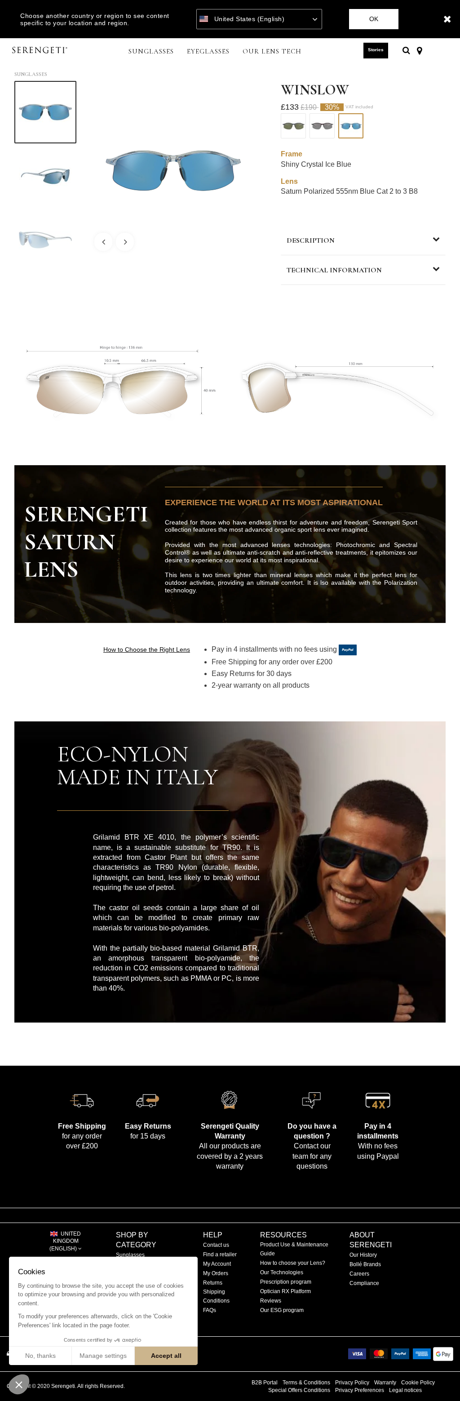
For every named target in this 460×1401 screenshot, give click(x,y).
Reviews (270, 1301)
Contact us (216, 1245)
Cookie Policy (418, 1382)
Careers (359, 1274)
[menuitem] (151, 52)
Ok (373, 18)
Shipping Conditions (216, 1296)
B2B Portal (265, 1382)
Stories (376, 49)
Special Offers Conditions (299, 1390)
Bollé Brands (365, 1264)
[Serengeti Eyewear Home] (41, 50)
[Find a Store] (419, 50)
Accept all (166, 1355)
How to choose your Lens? (292, 1263)
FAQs (209, 1310)
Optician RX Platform (285, 1291)
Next (125, 242)
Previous (103, 242)
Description (311, 240)
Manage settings (103, 1355)
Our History (363, 1255)
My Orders (215, 1273)
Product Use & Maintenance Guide (294, 1249)
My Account (217, 1264)
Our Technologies (281, 1272)
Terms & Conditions (306, 1382)
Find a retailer (220, 1254)
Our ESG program (282, 1310)
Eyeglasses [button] (208, 51)
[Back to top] (439, 1378)
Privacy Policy (352, 1382)
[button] (19, 1384)
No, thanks (40, 1355)
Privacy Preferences (359, 1390)
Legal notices (405, 1390)
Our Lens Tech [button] (272, 51)
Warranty (385, 1382)
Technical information (334, 270)
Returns (212, 1283)
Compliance (364, 1283)
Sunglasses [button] (151, 51)
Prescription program (285, 1282)
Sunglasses (30, 74)
